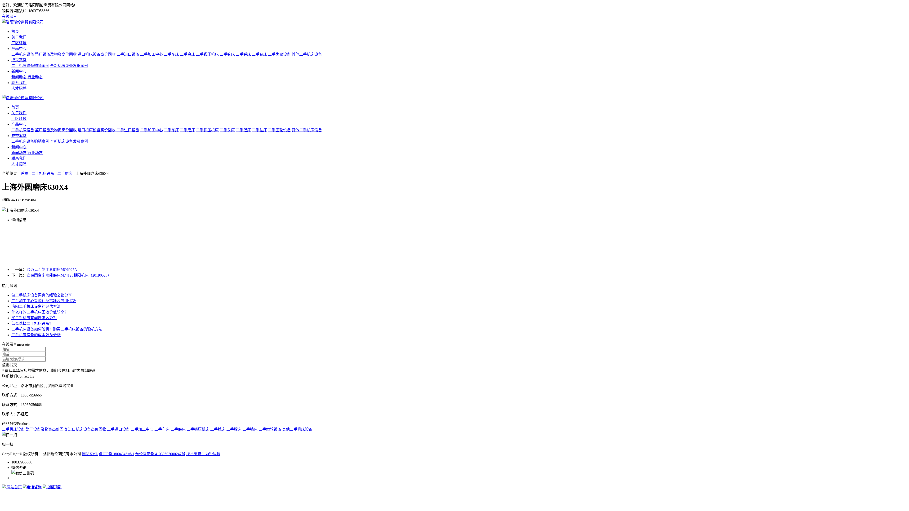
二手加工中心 (151, 54)
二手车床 (171, 54)
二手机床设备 (22, 54)
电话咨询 (34, 487)
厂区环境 (19, 43)
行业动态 (35, 77)
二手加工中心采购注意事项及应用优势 (43, 301)
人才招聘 (19, 88)
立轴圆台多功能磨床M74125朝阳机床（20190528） (69, 275)
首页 (15, 32)
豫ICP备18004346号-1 (116, 454)
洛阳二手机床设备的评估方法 (36, 306)
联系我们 (19, 83)
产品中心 (19, 49)
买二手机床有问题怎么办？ (34, 318)
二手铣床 (227, 54)
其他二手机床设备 (307, 54)
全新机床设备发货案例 (69, 66)
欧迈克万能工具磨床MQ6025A (52, 270)
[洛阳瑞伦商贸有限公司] (23, 22)
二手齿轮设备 (279, 54)
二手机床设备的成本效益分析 (36, 335)
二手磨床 (187, 54)
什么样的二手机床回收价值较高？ (39, 312)
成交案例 (19, 60)
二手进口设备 (127, 54)
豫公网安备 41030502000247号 (160, 454)
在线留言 (9, 16)
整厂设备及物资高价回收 (56, 54)
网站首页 (14, 487)
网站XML (90, 454)
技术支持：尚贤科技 (203, 454)
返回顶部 (54, 487)
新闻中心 (19, 71)
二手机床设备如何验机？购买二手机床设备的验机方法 (56, 329)
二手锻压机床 (207, 54)
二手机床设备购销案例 (30, 66)
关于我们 (19, 37)
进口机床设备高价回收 (97, 54)
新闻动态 (19, 77)
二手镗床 (243, 54)
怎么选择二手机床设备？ (32, 324)
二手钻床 (259, 54)
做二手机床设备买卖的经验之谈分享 (41, 295)
